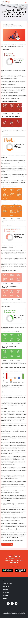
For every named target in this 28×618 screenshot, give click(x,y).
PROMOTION (5, 595)
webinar (8, 500)
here (17, 537)
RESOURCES (5, 589)
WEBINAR (5, 598)
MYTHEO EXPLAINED (7, 584)
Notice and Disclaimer (19, 540)
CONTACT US (6, 592)
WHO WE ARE (6, 586)
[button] (26, 2)
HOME (4, 581)
